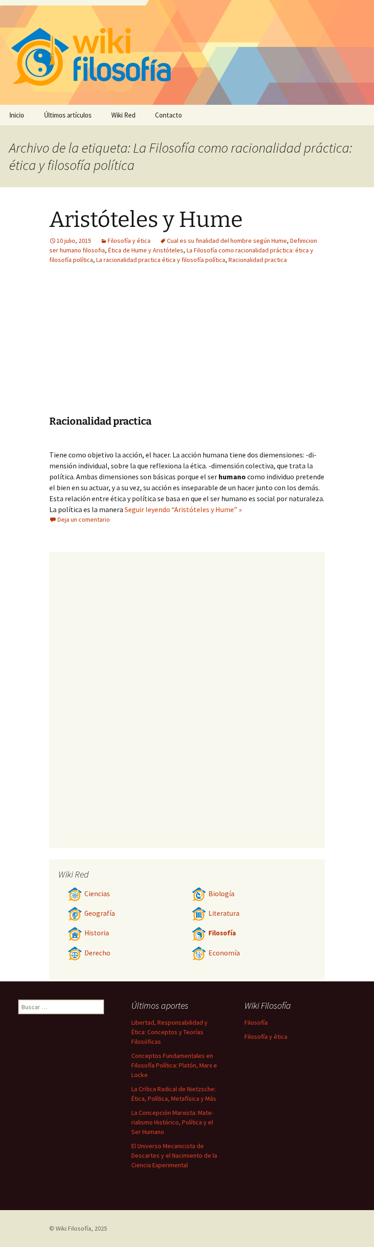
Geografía (99, 913)
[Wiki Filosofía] (187, 52)
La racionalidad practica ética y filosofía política (160, 260)
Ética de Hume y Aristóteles (145, 250)
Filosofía (222, 933)
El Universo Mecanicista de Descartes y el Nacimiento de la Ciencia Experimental (174, 1155)
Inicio (16, 115)
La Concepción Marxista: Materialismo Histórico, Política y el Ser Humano (172, 1122)
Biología (221, 893)
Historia (96, 933)
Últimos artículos (68, 115)
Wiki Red (123, 115)
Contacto (168, 115)
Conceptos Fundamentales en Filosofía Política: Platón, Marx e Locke (174, 1065)
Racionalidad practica (258, 260)
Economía (224, 953)
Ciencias (97, 893)
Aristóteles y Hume (146, 219)
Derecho (97, 953)
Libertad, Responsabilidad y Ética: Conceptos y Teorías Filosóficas (169, 1032)
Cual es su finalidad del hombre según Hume (227, 240)
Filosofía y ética (129, 240)
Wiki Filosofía (73, 1228)
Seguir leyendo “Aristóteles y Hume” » (183, 509)
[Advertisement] (243, 347)
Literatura (223, 913)
